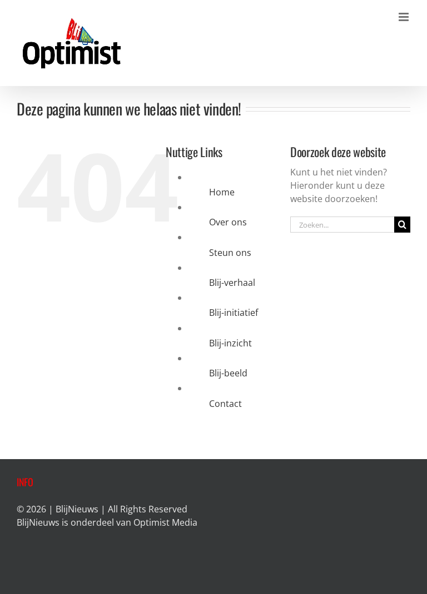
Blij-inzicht (230, 343)
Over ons (228, 222)
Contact (225, 403)
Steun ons (230, 252)
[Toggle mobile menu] (404, 17)
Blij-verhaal (232, 282)
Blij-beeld (228, 373)
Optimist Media (165, 522)
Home (222, 192)
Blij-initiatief (233, 312)
